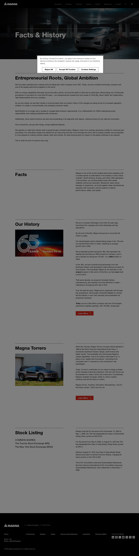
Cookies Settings (88, 69)
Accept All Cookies (67, 69)
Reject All (49, 69)
